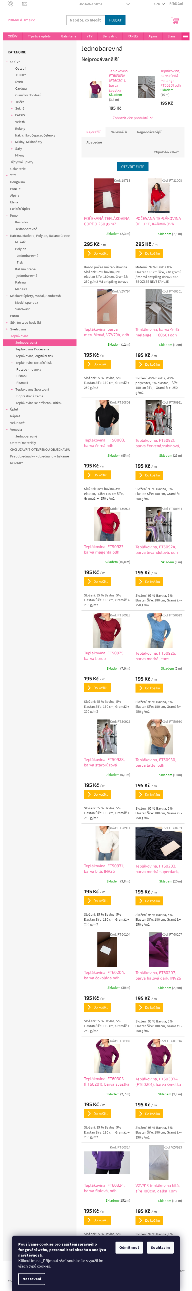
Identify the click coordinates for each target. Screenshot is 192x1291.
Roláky (20, 128)
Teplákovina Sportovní (32, 389)
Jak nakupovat (91, 4)
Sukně (19, 108)
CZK (157, 4)
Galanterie (18, 168)
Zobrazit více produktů (130, 118)
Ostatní (20, 68)
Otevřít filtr (132, 166)
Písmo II (22, 382)
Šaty (18, 148)
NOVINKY (16, 463)
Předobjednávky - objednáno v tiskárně (39, 456)
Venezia (16, 429)
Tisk (19, 262)
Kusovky (21, 222)
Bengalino (17, 182)
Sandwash (22, 309)
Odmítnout (129, 1247)
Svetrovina (18, 329)
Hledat (115, 20)
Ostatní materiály (23, 442)
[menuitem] (12, 36)
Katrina (20, 282)
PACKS (20, 115)
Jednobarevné (26, 229)
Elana (14, 202)
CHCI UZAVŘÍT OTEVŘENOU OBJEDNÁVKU (40, 449)
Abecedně (94, 142)
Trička (19, 102)
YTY (13, 175)
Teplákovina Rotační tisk (33, 362)
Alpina (14, 195)
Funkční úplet (20, 208)
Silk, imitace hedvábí (25, 322)
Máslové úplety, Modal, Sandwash (35, 295)
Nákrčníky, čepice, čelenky (35, 135)
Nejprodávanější (149, 132)
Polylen (20, 249)
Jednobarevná (26, 342)
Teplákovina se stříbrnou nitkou (38, 403)
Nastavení (31, 1279)
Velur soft (17, 423)
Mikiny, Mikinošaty (28, 142)
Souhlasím (160, 1247)
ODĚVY (15, 61)
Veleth (20, 122)
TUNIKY (20, 75)
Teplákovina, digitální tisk (34, 356)
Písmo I (21, 376)
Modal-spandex (26, 302)
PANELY (15, 188)
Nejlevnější (119, 132)
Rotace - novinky (28, 369)
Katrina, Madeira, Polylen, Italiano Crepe (40, 235)
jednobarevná (26, 275)
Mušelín (20, 242)
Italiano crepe (25, 269)
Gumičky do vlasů (28, 95)
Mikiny (19, 155)
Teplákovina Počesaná (32, 349)
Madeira (21, 289)
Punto (14, 315)
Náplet (15, 416)
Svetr (19, 81)
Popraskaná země (30, 396)
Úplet (14, 409)
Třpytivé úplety (21, 162)
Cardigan (21, 88)
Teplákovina (19, 336)
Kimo (14, 215)
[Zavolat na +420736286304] (15, 3)
